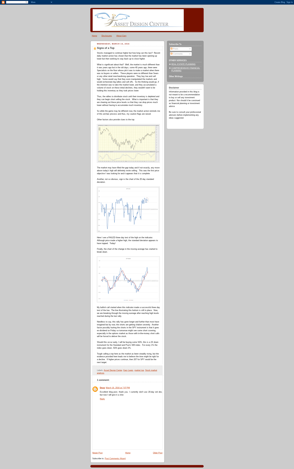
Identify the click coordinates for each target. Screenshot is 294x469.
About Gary (121, 36)
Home (94, 36)
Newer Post (97, 453)
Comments (177, 54)
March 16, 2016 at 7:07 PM (118, 388)
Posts (175, 49)
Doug (102, 388)
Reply (102, 399)
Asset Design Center (113, 370)
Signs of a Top (105, 48)
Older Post (157, 453)
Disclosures (107, 36)
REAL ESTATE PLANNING (183, 64)
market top (139, 370)
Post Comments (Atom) (115, 459)
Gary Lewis (128, 370)
